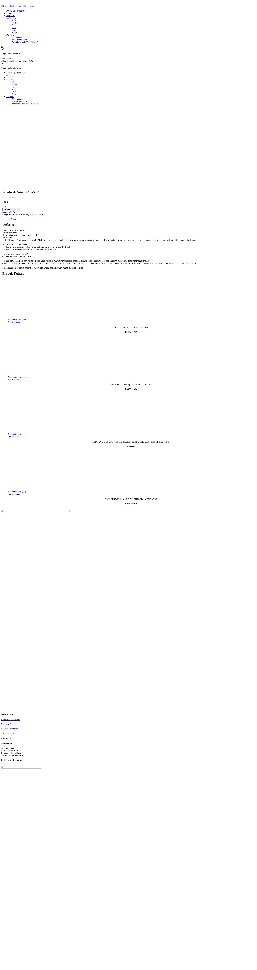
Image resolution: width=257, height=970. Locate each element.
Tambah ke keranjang (11, 209)
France (33, 214)
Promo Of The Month (10, 719)
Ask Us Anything (8, 733)
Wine (23, 214)
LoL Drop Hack (8, 968)
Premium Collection (9, 724)
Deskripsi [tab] (12, 219)
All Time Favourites (9, 729)
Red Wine (16, 214)
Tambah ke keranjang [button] (17, 320)
